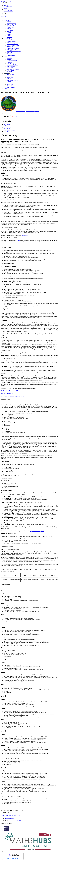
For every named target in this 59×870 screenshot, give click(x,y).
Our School (6, 20)
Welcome (9, 21)
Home (5, 18)
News (5, 83)
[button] (7, 13)
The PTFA (9, 72)
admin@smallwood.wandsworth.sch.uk (10, 815)
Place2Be (9, 34)
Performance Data (11, 41)
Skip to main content (6, 1)
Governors (9, 31)
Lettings (9, 35)
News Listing (10, 84)
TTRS (18, 240)
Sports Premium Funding (13, 45)
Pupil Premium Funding (12, 44)
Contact (5, 88)
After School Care (11, 66)
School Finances (11, 55)
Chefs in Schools (11, 70)
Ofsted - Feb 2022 (8, 11)
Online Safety (10, 79)
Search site (3, 823)
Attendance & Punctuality (13, 69)
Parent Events (10, 67)
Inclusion (9, 28)
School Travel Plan (11, 49)
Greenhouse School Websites (17, 820)
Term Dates (6, 5)
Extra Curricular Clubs (12, 65)
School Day (10, 62)
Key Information (8, 38)
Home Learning (10, 77)
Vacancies (9, 37)
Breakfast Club (10, 63)
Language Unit (10, 27)
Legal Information (9, 818)
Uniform (9, 59)
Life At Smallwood (11, 23)
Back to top (3, 16)
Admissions (9, 58)
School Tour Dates (11, 24)
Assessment (9, 81)
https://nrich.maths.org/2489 (37, 531)
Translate (15, 116)
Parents (5, 56)
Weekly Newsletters (11, 87)
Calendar (9, 53)
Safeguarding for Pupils (12, 80)
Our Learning (7, 73)
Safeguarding (10, 39)
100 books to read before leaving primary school (12, 396)
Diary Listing (10, 85)
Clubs (5, 9)
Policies (9, 42)
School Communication (12, 60)
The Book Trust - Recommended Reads (10, 390)
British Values (10, 32)
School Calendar (8, 6)
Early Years (9, 76)
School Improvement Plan (13, 48)
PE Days (6, 8)
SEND (11, 30)
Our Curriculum (11, 74)
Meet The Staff (10, 25)
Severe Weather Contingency (14, 51)
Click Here (25, 235)
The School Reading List (7, 393)
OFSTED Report (11, 46)
